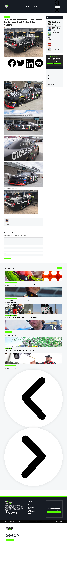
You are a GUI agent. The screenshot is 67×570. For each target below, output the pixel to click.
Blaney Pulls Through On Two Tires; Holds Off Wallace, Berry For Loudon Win (56, 33)
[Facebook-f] (6, 512)
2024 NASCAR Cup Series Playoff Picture (54, 72)
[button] (57, 3)
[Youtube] (14, 512)
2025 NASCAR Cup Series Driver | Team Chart (54, 78)
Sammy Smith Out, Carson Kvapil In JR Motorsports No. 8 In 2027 (17, 300)
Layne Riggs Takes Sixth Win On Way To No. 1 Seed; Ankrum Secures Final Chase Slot (56, 38)
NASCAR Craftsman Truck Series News (10, 365)
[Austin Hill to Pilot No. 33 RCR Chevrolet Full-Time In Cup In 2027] (49, 29)
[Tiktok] (17, 512)
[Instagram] (11, 512)
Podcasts (43, 6)
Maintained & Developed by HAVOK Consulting (35, 521)
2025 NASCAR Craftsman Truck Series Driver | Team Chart (53, 84)
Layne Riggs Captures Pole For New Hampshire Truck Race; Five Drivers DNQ (56, 49)
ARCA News (30, 513)
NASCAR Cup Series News (8, 348)
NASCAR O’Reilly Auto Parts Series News (31, 507)
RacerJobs (8, 563)
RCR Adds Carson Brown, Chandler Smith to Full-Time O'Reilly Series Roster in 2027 (56, 23)
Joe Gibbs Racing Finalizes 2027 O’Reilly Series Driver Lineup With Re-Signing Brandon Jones (23, 284)
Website (5, 253)
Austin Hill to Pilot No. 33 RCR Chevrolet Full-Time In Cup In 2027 (56, 28)
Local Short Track (31, 515)
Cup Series (20, 6)
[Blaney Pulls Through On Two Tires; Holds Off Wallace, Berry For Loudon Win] (49, 33)
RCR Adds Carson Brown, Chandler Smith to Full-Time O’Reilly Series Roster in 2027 (21, 317)
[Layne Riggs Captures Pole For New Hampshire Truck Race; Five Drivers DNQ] (49, 49)
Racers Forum (8, 567)
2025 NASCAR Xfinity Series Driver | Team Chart (54, 81)
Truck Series (36, 6)
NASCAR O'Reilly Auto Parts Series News (10, 282)
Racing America (8, 559)
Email (5, 250)
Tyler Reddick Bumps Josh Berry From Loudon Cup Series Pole (56, 44)
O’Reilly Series (28, 6)
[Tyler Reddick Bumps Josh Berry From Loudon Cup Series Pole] (49, 44)
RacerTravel (8, 565)
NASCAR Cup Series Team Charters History (52, 75)
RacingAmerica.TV (9, 561)
